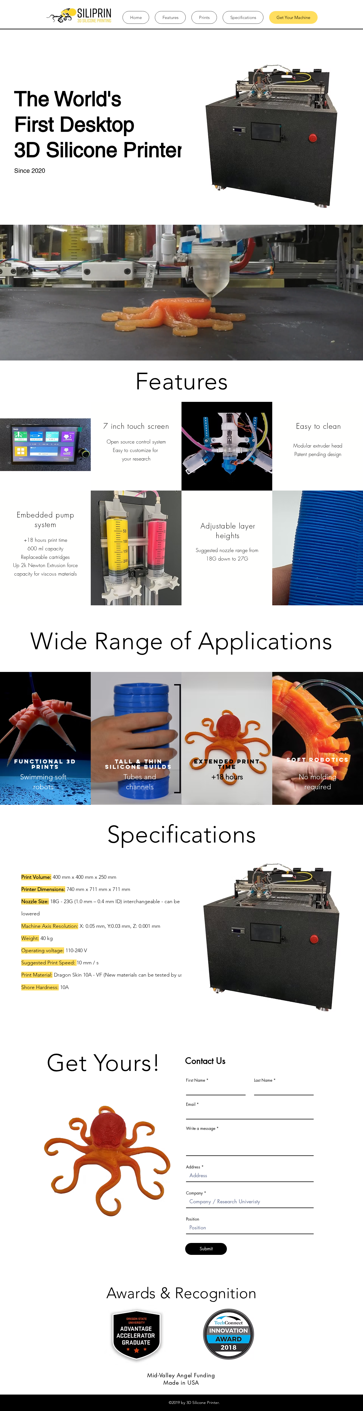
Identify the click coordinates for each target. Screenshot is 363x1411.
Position (192, 1219)
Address (193, 1167)
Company (194, 1193)
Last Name (263, 1080)
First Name (195, 1080)
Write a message (200, 1128)
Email (190, 1104)
